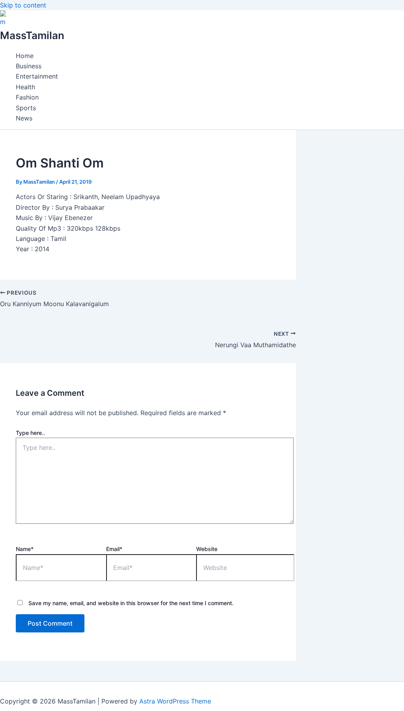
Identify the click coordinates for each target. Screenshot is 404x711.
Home (25, 56)
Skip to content (23, 5)
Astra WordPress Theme (175, 701)
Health (25, 87)
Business (28, 66)
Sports (26, 108)
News (24, 118)
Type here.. (30, 432)
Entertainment (37, 76)
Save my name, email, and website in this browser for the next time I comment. (131, 603)
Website (206, 548)
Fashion (27, 97)
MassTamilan (32, 35)
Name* (25, 548)
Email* (114, 548)
